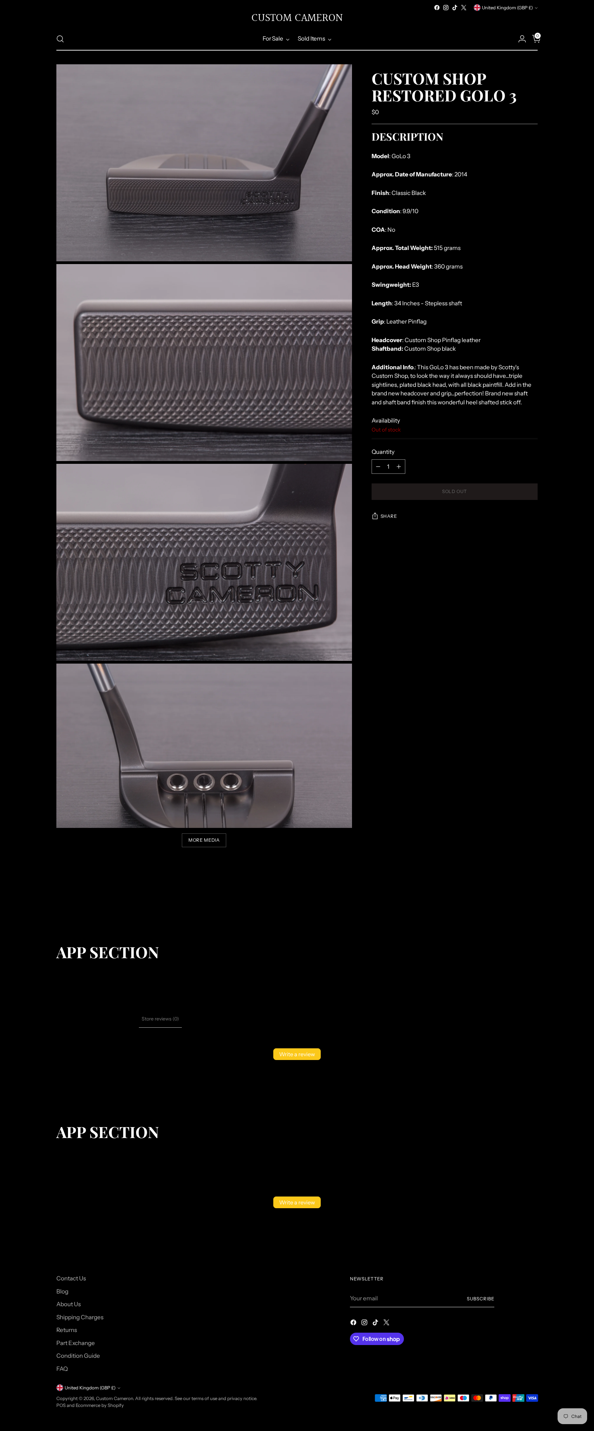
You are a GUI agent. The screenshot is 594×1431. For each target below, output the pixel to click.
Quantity (383, 452)
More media (204, 840)
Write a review (297, 1054)
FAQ (62, 1368)
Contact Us (71, 1278)
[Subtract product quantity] (378, 466)
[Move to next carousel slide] (532, 906)
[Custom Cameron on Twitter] (464, 7)
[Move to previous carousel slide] (516, 906)
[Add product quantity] (399, 466)
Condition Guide (78, 1355)
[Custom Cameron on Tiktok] (455, 7)
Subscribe (480, 1298)
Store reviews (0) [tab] (160, 1019)
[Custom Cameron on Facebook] (437, 7)
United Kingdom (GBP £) (507, 7)
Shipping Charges (79, 1317)
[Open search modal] (60, 39)
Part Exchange (75, 1343)
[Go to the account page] (519, 39)
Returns (66, 1329)
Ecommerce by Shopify (100, 1405)
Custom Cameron (114, 1398)
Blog (62, 1291)
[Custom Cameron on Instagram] (446, 7)
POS (61, 1405)
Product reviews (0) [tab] (115, 1019)
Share (389, 516)
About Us (68, 1304)
